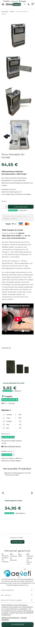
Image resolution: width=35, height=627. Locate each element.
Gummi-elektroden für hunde (13, 383)
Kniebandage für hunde (13, 501)
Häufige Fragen (17, 542)
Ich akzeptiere (17, 624)
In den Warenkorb (20, 207)
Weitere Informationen (10, 618)
